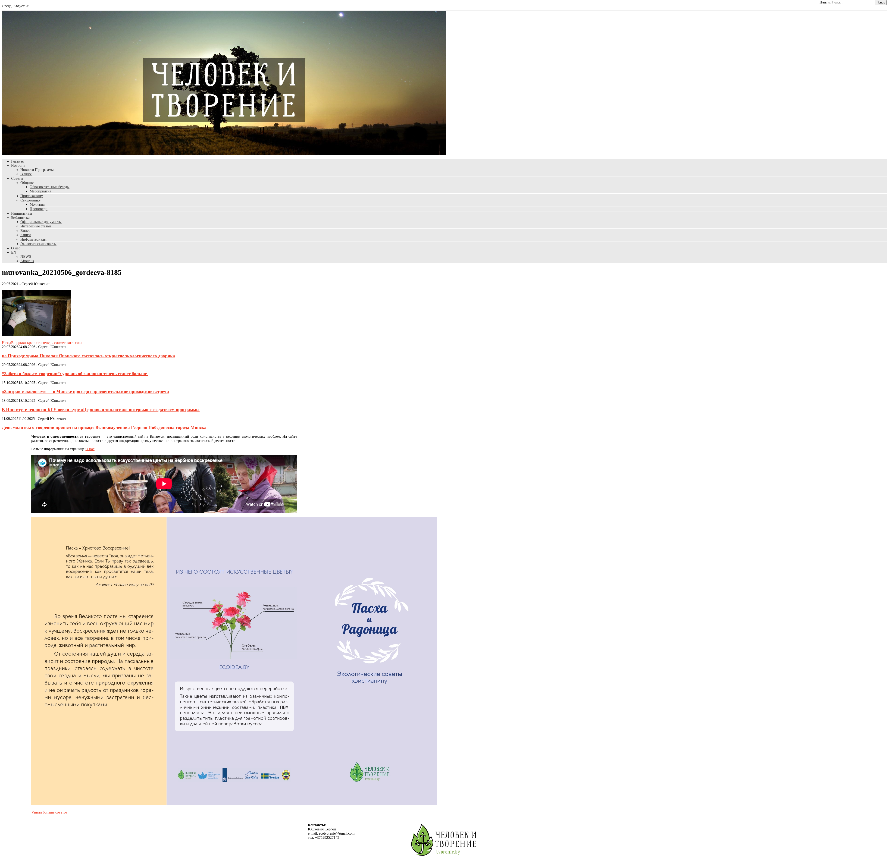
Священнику (30, 200)
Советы (17, 178)
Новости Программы (37, 170)
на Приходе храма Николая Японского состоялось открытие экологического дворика (88, 355)
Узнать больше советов (49, 812)
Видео (25, 230)
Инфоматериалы (33, 239)
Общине (27, 183)
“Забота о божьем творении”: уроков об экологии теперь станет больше (75, 373)
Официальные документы (41, 222)
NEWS (25, 256)
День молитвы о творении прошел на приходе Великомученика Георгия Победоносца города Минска (104, 427)
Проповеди (38, 209)
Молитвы (37, 204)
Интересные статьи (35, 226)
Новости (18, 165)
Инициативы (21, 213)
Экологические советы (38, 244)
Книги (25, 235)
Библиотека (20, 218)
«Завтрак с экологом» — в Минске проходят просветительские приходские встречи (85, 391)
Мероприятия (40, 191)
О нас (15, 248)
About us (27, 261)
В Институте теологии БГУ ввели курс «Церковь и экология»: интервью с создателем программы (101, 409)
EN (13, 252)
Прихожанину (31, 196)
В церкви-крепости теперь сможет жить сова (42, 343)
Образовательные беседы (49, 187)
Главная (17, 161)
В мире (26, 174)
